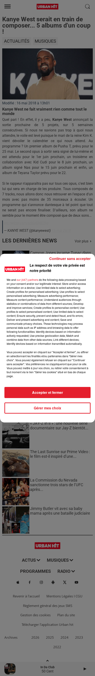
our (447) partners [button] (27, 280)
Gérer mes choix (47, 407)
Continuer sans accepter (70, 258)
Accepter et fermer (47, 392)
